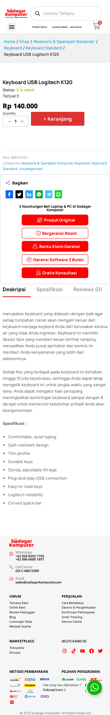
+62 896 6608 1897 (29, 559)
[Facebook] (91, 651)
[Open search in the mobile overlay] (66, 13)
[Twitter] (100, 651)
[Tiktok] (73, 651)
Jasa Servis (76, 27)
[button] (11, 27)
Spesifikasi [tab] (49, 289)
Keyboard (82, 163)
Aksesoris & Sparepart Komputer (47, 163)
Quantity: (9, 113)
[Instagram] (64, 651)
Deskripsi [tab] (14, 289)
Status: (9, 90)
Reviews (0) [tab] (87, 289)
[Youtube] (82, 651)
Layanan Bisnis (60, 27)
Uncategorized (30, 168)
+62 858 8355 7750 (29, 556)
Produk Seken (39, 27)
